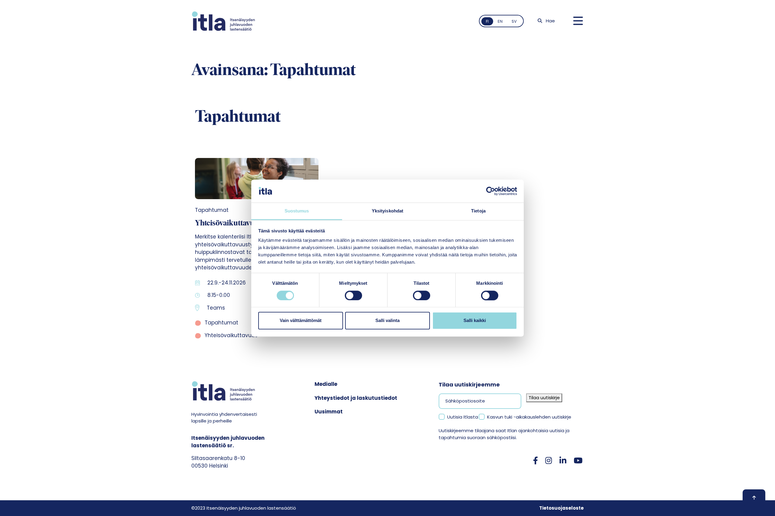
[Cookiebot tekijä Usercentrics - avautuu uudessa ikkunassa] (490, 191)
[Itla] (223, 21)
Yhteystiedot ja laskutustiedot (356, 398)
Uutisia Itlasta (462, 417)
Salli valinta (387, 320)
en (500, 21)
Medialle (326, 384)
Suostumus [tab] (297, 211)
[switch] (353, 295)
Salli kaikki (474, 320)
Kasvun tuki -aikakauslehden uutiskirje (529, 417)
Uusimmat (329, 411)
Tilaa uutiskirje (544, 397)
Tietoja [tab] (478, 211)
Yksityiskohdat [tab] (387, 211)
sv (514, 21)
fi (487, 21)
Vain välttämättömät (301, 320)
